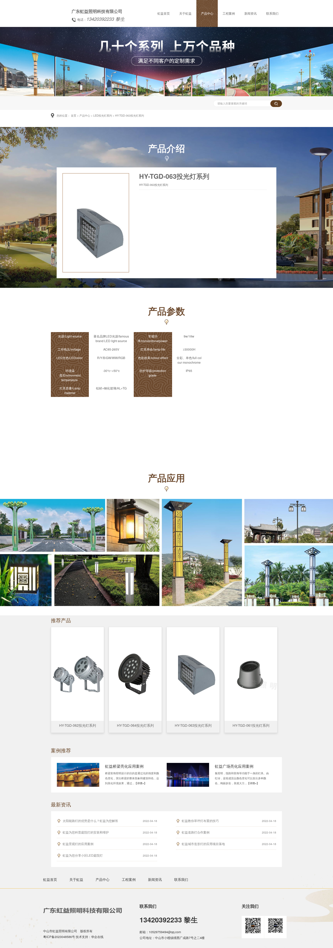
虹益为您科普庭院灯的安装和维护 (86, 832)
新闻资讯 (250, 13)
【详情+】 (140, 783)
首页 (73, 115)
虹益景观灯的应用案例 (78, 844)
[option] (166, 94)
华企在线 (97, 937)
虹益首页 (163, 13)
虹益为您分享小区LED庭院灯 (83, 855)
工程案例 (229, 13)
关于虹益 (185, 13)
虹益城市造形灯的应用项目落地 (203, 844)
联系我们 (272, 13)
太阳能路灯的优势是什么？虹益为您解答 (90, 821)
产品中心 (207, 13)
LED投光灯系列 (102, 115)
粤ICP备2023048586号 (59, 937)
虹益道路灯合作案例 (195, 832)
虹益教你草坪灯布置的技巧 (200, 821)
